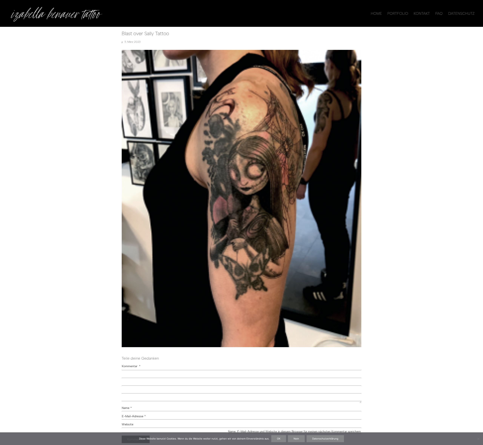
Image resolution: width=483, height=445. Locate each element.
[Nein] (478, 439)
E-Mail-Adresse (134, 416)
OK (278, 438)
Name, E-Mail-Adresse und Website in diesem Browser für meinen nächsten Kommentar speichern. (294, 431)
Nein (296, 438)
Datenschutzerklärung (325, 438)
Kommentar (131, 366)
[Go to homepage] (55, 13)
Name (127, 408)
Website (127, 424)
